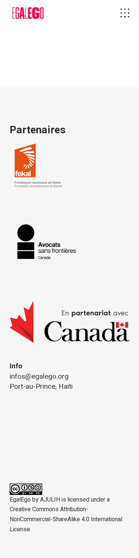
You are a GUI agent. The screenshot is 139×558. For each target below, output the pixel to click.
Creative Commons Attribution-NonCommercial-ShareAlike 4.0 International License (66, 519)
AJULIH (50, 499)
